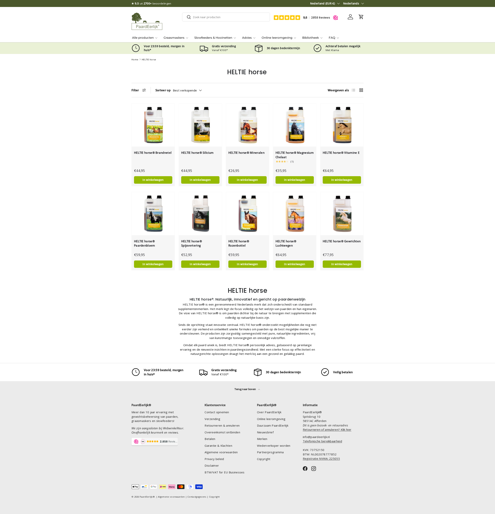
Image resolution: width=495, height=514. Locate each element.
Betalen (210, 439)
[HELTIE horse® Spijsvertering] (200, 213)
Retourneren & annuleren (222, 425)
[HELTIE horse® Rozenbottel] (247, 213)
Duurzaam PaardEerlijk (272, 425)
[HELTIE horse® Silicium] (200, 125)
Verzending (212, 419)
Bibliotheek (310, 37)
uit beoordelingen (151, 3)
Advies (247, 37)
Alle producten (143, 37)
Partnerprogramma (270, 452)
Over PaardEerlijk (269, 412)
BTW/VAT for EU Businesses (225, 472)
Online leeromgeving (277, 37)
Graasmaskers (174, 37)
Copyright (264, 459)
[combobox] (226, 17)
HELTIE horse (149, 59)
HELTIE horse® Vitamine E (341, 153)
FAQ (332, 37)
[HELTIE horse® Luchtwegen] (294, 213)
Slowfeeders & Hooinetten (213, 37)
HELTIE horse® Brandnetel (153, 153)
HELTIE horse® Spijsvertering (191, 243)
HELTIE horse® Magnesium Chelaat (295, 155)
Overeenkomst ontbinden (222, 432)
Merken (262, 439)
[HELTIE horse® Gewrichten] (341, 213)
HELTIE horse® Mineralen (246, 153)
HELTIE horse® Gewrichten (342, 241)
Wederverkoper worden (273, 445)
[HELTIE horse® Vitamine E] (341, 125)
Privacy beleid (214, 459)
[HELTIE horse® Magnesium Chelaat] (294, 125)
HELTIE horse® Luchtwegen (286, 243)
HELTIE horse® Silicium (197, 153)
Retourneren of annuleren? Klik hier (327, 429)
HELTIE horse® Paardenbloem (144, 243)
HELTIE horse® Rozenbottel (238, 243)
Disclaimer (212, 465)
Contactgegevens (196, 496)
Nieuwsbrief (265, 432)
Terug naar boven (245, 389)
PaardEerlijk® (147, 496)
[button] (361, 17)
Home (134, 59)
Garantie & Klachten (218, 445)
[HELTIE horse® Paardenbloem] (153, 213)
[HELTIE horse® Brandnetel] (153, 125)
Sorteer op (163, 90)
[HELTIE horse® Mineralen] (247, 125)
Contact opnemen (217, 412)
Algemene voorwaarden (221, 452)
